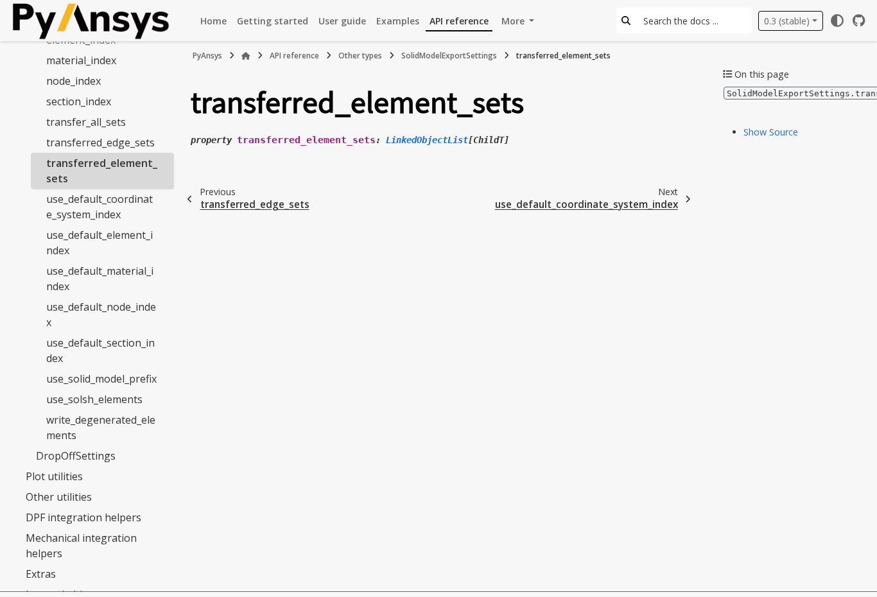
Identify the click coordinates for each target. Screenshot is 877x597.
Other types (360, 55)
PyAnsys (207, 55)
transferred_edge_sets (100, 142)
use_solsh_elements (94, 399)
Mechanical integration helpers (81, 545)
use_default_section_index (100, 350)
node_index (73, 81)
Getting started (272, 21)
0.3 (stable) (787, 21)
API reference (459, 21)
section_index (78, 101)
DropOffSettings (76, 456)
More (514, 21)
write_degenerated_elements (100, 427)
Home (213, 21)
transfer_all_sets (86, 122)
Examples (397, 21)
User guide (342, 21)
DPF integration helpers (83, 517)
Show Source (770, 132)
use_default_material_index (99, 278)
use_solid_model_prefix (101, 379)
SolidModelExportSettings (449, 55)
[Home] (245, 56)
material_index (81, 60)
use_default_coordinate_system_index (99, 206)
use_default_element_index (99, 242)
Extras (41, 574)
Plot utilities (54, 476)
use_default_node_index (101, 314)
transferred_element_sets (101, 171)
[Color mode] (837, 20)
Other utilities (59, 497)
